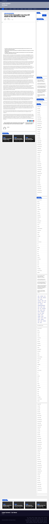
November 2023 (39, 169)
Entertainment (39, 349)
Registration (31, 521)
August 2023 (39, 175)
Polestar (42, 316)
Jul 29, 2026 (16, 507)
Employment (39, 345)
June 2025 (38, 133)
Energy (38, 347)
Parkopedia (39, 316)
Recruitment (39, 387)
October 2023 (39, 171)
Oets (38, 251)
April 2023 (38, 480)
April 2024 (38, 457)
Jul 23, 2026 (39, 507)
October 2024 (39, 148)
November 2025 (39, 123)
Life (37, 372)
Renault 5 (39, 319)
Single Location (45, 521)
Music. (38, 249)
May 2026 (38, 112)
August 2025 (39, 129)
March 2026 (38, 413)
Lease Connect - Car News (9, 512)
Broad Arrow (44, 297)
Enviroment (38, 222)
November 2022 (39, 192)
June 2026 (38, 110)
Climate (38, 207)
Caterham (41, 299)
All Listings (39, 517)
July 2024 (38, 154)
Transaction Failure (45, 522)
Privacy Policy (27, 521)
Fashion (38, 226)
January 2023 (39, 188)
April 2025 (38, 434)
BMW (41, 297)
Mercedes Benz (42, 311)
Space (38, 391)
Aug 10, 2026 (5, 507)
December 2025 (39, 121)
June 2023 (38, 476)
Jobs (38, 366)
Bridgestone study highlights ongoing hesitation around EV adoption (41, 95)
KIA (40, 308)
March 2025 (38, 436)
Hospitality (38, 364)
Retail (7, 13)
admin (8, 18)
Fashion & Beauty (39, 228)
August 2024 (39, 152)
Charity (38, 205)
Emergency (38, 343)
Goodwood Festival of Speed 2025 (41, 305)
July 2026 (38, 108)
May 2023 (38, 478)
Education (38, 213)
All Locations (42, 517)
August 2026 (39, 106)
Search (38, 12)
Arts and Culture (39, 328)
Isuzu (38, 308)
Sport (38, 393)
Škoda (41, 322)
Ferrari (12, 19)
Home (27, 517)
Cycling (38, 211)
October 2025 (39, 125)
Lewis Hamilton (43, 308)
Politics (38, 255)
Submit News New (31, 522)
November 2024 (39, 146)
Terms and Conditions (40, 522)
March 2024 (38, 459)
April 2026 (38, 411)
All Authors (33, 517)
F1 (42, 302)
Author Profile (45, 517)
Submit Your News (35, 522)
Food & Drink (39, 230)
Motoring (5, 13)
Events (38, 224)
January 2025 (39, 142)
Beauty (38, 201)
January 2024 (39, 165)
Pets (38, 253)
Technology (12, 13)
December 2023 (39, 167)
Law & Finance (39, 370)
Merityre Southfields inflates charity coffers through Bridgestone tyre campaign (41, 81)
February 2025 (39, 438)
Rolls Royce (42, 319)
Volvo (38, 322)
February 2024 (39, 163)
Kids (38, 368)
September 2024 (39, 150)
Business (38, 203)
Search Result (37, 521)
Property (38, 257)
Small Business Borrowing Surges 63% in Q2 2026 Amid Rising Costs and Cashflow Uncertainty (41, 87)
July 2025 (38, 131)
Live (38, 245)
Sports (9, 13)
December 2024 (39, 144)
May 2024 (38, 455)
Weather (38, 272)
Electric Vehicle (39, 302)
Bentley (38, 297)
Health (38, 234)
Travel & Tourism (39, 270)
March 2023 (38, 482)
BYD (38, 299)
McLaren (39, 311)
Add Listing (30, 517)
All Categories (35, 517)
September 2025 (39, 127)
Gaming (38, 232)
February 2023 (39, 186)
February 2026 (39, 415)
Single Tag (27, 522)
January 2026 (39, 417)
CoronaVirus (39, 209)
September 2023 (39, 173)
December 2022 (39, 190)
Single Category (41, 521)
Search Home (34, 521)
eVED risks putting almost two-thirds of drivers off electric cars (18, 140)
